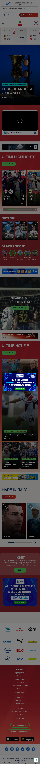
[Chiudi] (33, 376)
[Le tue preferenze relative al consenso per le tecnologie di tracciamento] (36, 760)
